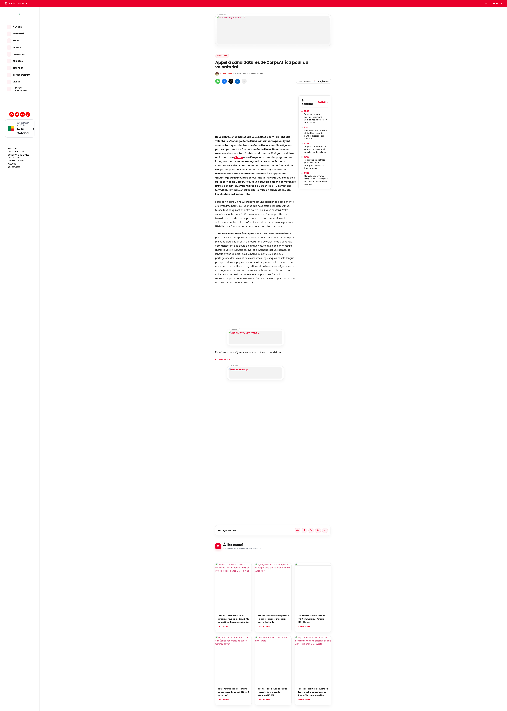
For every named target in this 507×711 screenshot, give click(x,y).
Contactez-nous (16, 160)
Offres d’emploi (21, 74)
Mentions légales (16, 151)
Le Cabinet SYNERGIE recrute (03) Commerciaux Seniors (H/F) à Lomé (311, 618)
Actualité (18, 33)
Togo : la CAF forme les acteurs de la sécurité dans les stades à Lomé (315, 149)
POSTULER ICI (222, 359)
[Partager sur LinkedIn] (237, 81)
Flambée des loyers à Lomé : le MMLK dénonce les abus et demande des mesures (316, 180)
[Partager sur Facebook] (224, 81)
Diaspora (18, 68)
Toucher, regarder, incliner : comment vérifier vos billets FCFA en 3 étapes (315, 118)
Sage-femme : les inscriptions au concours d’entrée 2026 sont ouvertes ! (233, 692)
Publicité (12, 164)
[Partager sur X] (230, 81)
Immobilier (19, 54)
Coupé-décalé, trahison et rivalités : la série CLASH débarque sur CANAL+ (315, 134)
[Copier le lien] (244, 81)
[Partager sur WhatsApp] (217, 81)
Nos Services (14, 167)
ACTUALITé (222, 56)
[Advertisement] (255, 113)
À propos (12, 148)
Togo (16, 40)
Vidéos (16, 81)
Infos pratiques (21, 89)
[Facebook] (11, 114)
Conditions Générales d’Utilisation (18, 156)
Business (18, 61)
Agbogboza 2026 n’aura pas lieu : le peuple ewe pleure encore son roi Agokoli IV (273, 618)
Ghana (238, 157)
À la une (17, 26)
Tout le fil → (323, 102)
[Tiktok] (27, 114)
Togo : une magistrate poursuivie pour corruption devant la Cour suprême (314, 164)
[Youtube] (22, 114)
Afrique (17, 47)
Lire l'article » (224, 626)
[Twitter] (17, 114)
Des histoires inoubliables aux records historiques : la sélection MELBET (272, 692)
